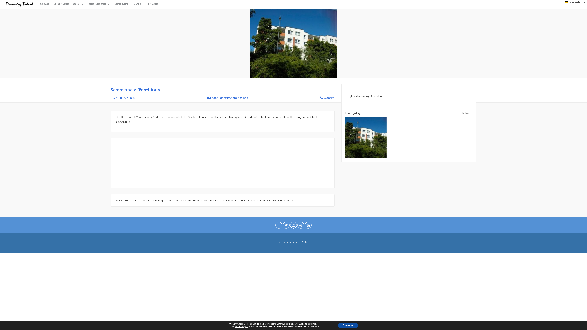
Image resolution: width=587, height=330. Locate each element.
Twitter (286, 226)
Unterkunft (121, 4)
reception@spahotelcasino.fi (229, 97)
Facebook (279, 226)
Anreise (138, 4)
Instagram (293, 226)
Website (329, 97)
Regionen (77, 4)
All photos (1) (464, 113)
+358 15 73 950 (125, 97)
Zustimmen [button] (348, 325)
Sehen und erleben (99, 4)
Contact (305, 242)
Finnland (153, 4)
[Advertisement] (207, 163)
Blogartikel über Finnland (54, 4)
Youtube (308, 226)
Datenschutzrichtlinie (288, 242)
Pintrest (301, 226)
